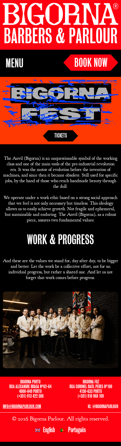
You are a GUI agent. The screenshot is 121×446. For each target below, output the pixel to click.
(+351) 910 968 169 (91, 396)
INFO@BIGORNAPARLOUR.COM (22, 406)
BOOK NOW (90, 63)
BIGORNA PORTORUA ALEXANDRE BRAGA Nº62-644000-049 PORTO (30, 386)
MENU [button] (14, 64)
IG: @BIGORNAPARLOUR (103, 406)
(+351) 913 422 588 (30, 396)
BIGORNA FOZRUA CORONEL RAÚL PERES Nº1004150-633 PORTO (91, 386)
